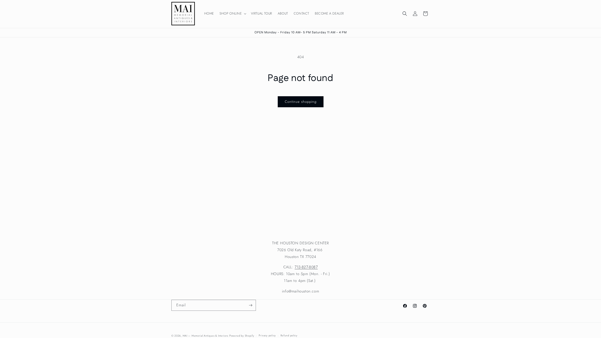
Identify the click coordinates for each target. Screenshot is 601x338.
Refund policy (289, 335)
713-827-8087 (306, 267)
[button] (232, 13)
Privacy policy (267, 335)
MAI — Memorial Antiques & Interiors (205, 336)
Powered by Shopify (241, 336)
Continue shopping (300, 101)
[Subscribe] (250, 305)
